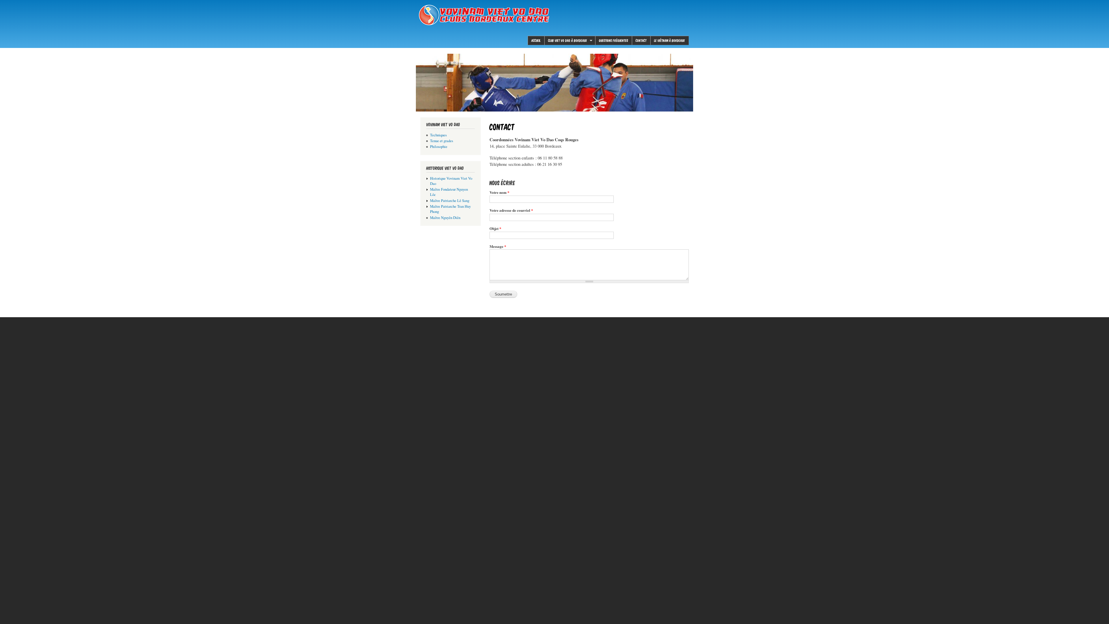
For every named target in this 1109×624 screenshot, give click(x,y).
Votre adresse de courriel (511, 210)
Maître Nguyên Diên (445, 217)
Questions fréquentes (613, 40)
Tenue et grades (441, 140)
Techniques (438, 135)
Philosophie (438, 146)
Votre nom (499, 192)
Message (498, 246)
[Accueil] (485, 15)
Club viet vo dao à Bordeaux (565, 40)
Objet (495, 228)
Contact (641, 40)
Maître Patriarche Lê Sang (449, 200)
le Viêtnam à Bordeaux (669, 40)
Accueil (536, 40)
